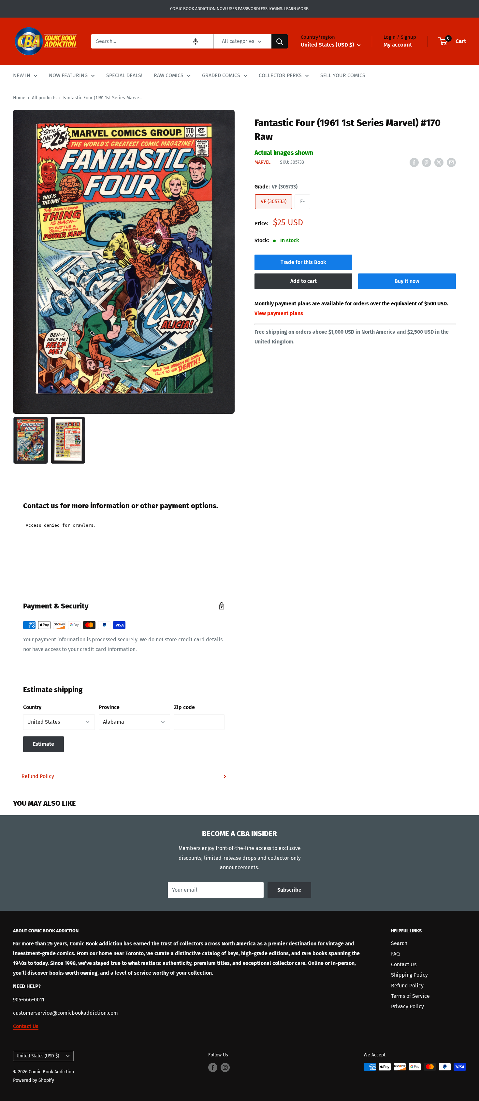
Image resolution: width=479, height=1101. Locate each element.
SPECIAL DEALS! (124, 75)
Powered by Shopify (33, 1080)
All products (44, 98)
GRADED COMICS (221, 75)
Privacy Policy (407, 1006)
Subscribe (289, 890)
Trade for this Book (303, 262)
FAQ (395, 954)
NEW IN (21, 75)
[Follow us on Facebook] (212, 1067)
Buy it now (407, 281)
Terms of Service (410, 996)
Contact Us (403, 964)
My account (398, 44)
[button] (195, 41)
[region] (124, 261)
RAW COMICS (168, 75)
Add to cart (303, 281)
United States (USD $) (38, 1056)
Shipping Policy (409, 975)
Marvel (262, 162)
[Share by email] (451, 162)
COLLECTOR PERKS (280, 75)
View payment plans (278, 313)
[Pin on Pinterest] (426, 162)
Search (399, 943)
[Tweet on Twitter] (438, 162)
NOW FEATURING (68, 75)
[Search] (279, 41)
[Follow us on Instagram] (225, 1067)
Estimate (43, 744)
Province (109, 707)
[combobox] (152, 41)
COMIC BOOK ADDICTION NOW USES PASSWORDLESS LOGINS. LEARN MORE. (239, 8)
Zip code (184, 707)
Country (32, 707)
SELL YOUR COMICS (342, 75)
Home (19, 98)
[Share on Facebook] (414, 162)
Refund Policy (38, 776)
